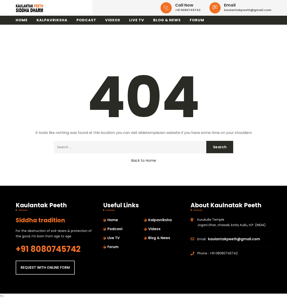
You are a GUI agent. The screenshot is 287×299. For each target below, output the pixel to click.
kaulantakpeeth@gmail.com (247, 10)
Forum (197, 20)
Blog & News (167, 20)
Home (22, 20)
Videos (112, 20)
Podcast (86, 20)
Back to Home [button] (143, 160)
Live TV (136, 20)
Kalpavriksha (52, 20)
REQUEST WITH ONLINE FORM (45, 267)
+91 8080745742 (187, 10)
